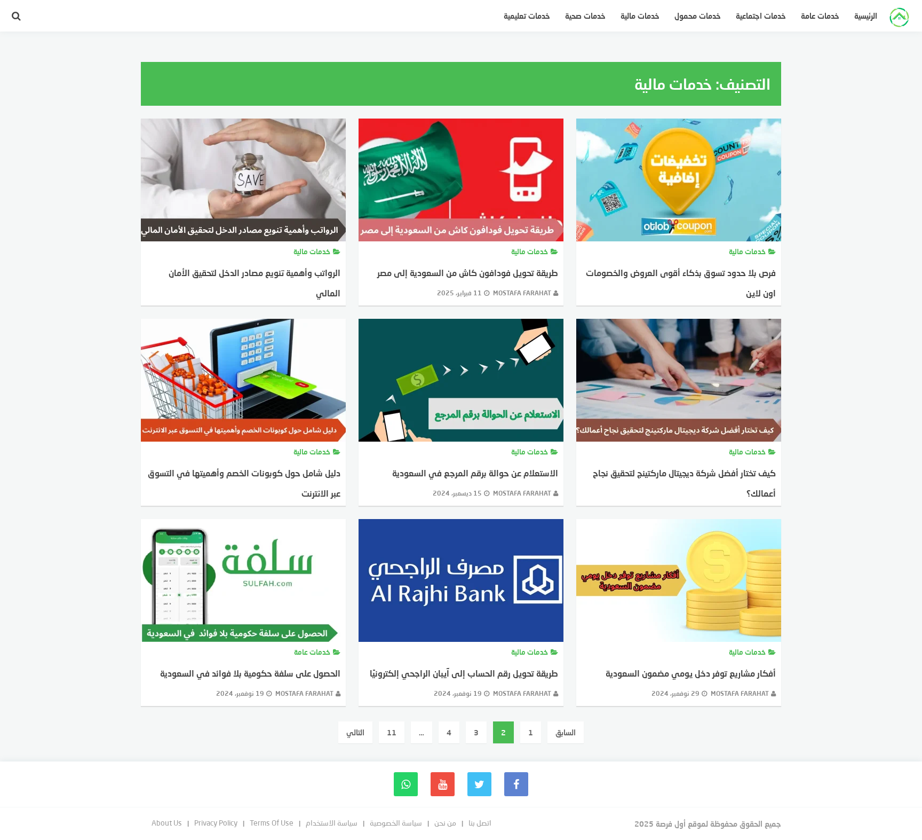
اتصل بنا (479, 822)
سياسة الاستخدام (331, 822)
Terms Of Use (271, 822)
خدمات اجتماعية (761, 15)
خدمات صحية (585, 15)
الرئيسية (865, 15)
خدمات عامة (820, 15)
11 (391, 732)
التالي (355, 732)
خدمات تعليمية (527, 15)
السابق (565, 732)
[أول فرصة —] (899, 18)
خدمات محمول (697, 15)
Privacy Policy (215, 822)
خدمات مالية (640, 15)
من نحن (445, 822)
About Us (167, 822)
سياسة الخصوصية (396, 822)
